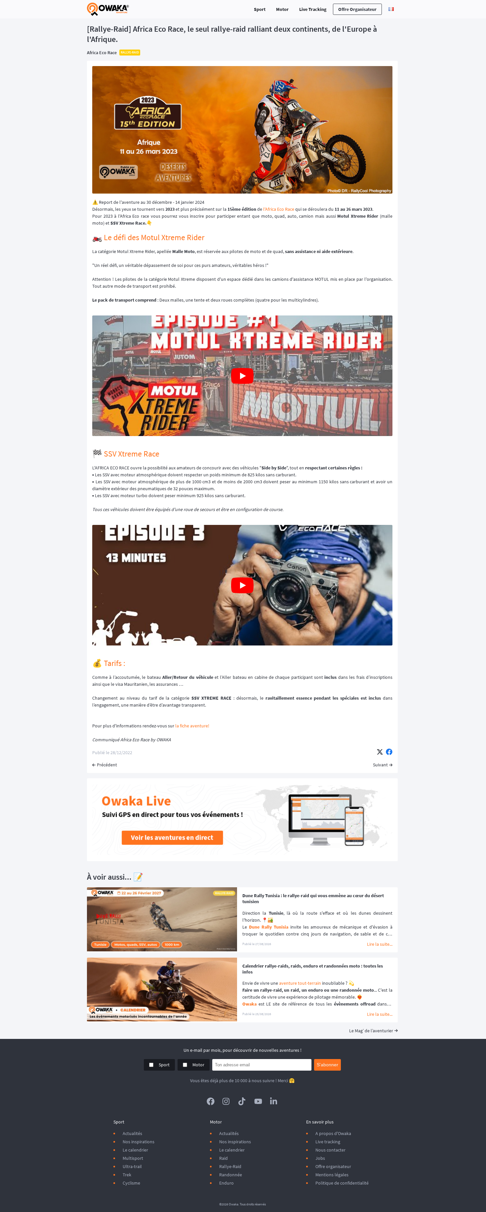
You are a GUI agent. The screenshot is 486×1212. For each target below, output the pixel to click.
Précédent (107, 765)
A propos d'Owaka (333, 1133)
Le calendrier (135, 1150)
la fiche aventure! (192, 726)
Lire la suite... (379, 944)
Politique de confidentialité (342, 1183)
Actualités (132, 1133)
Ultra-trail (132, 1166)
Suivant (380, 765)
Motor (282, 9)
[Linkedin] (274, 1101)
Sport (259, 9)
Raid (223, 1158)
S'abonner (327, 1064)
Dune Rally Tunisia (268, 927)
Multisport (133, 1158)
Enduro (226, 1183)
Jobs (320, 1158)
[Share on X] (380, 752)
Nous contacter (330, 1150)
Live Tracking (312, 9)
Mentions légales (331, 1175)
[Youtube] (258, 1101)
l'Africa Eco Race (278, 209)
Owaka (249, 1004)
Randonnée (230, 1175)
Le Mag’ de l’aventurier (371, 1031)
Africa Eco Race (102, 52)
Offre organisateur (357, 9)
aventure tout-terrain (300, 983)
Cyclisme (131, 1183)
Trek (127, 1175)
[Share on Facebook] (389, 752)
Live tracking (327, 1142)
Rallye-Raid (230, 1166)
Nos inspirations (138, 1142)
